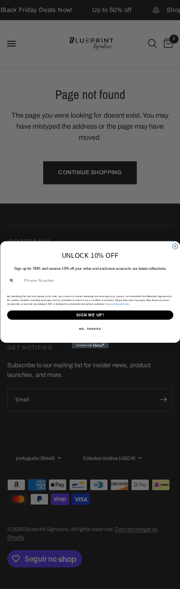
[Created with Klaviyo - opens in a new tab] (90, 346)
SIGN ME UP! (90, 314)
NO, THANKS (90, 328)
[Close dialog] (175, 246)
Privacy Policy (112, 303)
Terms (125, 303)
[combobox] (14, 280)
